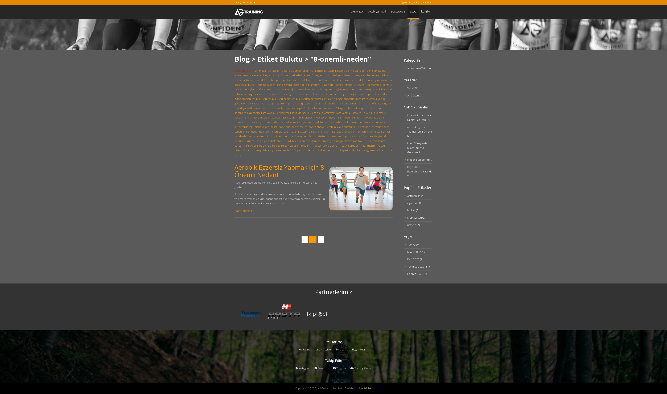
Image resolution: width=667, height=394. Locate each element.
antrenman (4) (415, 195)
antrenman (241, 75)
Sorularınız (342, 349)
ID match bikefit (367, 103)
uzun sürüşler (350, 145)
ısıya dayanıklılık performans (250, 108)
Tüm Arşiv (413, 244)
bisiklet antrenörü (245, 80)
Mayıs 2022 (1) (416, 252)
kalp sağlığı (253, 113)
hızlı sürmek (349, 103)
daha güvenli (284, 84)
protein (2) (413, 225)
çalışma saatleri (266, 84)
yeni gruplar (304, 150)
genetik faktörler (377, 94)
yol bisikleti (355, 150)
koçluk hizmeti (242, 117)
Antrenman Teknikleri (419, 68)
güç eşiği (381, 98)
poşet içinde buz (280, 127)
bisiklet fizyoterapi (267, 80)
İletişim (364, 349)
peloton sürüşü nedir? (328, 122)
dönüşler (249, 89)
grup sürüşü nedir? (279, 98)
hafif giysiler (329, 103)
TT (312, 145)
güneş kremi (279, 103)
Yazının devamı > (244, 210)
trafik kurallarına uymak (257, 145)
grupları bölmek (333, 98)
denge (339, 84)
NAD (339, 117)
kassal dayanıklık (299, 113)
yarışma (276, 150)
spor (285, 136)
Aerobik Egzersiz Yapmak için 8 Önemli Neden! (279, 171)
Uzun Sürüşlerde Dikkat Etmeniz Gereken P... (417, 148)
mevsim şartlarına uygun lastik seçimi (274, 117)
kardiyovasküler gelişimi (275, 113)
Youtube (341, 368)
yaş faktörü (289, 150)
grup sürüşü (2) (416, 217)
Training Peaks (362, 368)
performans (350, 122)
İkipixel (368, 388)
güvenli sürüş (312, 103)
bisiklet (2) (413, 210)
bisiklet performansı (341, 80)
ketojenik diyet (361, 113)
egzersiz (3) (414, 203)
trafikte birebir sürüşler (286, 145)
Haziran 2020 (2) (417, 274)
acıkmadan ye (263, 70)
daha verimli (313, 84)
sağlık (287, 131)
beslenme (373, 75)
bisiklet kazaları (288, 80)
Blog (354, 349)
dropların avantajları (284, 89)
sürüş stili (250, 141)
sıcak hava (329, 131)
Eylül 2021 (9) (415, 259)
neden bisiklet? (352, 117)
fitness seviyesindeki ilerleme (294, 94)
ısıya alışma (384, 103)
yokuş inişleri (340, 150)
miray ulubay (305, 117)
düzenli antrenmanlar (310, 89)
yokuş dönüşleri (322, 150)
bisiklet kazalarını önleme (313, 80)
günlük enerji (295, 103)
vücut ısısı (248, 150)
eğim (339, 89)
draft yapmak (263, 89)
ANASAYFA (246, 34)
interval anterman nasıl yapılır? (286, 108)
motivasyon (321, 117)
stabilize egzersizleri (301, 136)
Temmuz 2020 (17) (418, 266)
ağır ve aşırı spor (356, 70)
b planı (328, 75)
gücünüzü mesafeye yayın (359, 98)
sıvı (251, 136)
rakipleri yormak (346, 127)
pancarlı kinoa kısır (291, 122)
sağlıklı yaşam (299, 131)
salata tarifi (315, 131)
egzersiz (329, 89)
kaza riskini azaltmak (323, 113)
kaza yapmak (343, 113)
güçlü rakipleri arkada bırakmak (252, 103)
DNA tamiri (360, 84)
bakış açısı (360, 75)
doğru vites (374, 84)
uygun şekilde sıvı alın (327, 145)
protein (331, 127)
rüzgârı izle (364, 127)
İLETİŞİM (425, 11)
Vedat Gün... (414, 88)
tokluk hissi (364, 141)
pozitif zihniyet (317, 127)
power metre (299, 127)
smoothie (275, 136)
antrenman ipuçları (260, 75)
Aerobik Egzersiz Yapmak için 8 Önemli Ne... (419, 131)
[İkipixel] (317, 314)
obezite (252, 122)
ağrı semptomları (377, 70)
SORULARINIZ (398, 11)
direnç (348, 84)
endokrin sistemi (353, 89)
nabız (332, 117)
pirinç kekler (262, 127)
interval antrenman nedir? (321, 108)
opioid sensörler (268, 122)
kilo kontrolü (378, 113)
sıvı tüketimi (261, 136)
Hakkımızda (305, 349)
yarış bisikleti (263, 150)
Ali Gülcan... (414, 95)
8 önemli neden (243, 70)
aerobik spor (300, 70)
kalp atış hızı (345, 108)
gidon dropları (242, 98)
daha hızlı (298, 84)
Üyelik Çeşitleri (323, 349)
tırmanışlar (350, 141)
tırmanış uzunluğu (332, 141)
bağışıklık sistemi (342, 75)
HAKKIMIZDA (356, 11)
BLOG (413, 11)
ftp (339, 94)
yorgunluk (369, 150)
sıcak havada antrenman (351, 131)
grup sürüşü (259, 98)
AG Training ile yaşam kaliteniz (327, 70)
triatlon (305, 145)
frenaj (332, 94)
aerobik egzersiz (282, 70)
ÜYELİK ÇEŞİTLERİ (377, 11)
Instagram (304, 368)
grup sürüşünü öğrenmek (307, 98)
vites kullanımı (368, 145)
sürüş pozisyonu (347, 136)
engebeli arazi (256, 94)
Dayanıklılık (328, 84)
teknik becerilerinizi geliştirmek (302, 141)
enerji (368, 89)
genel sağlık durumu (355, 94)
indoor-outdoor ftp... (419, 159)
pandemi (308, 122)
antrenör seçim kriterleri (287, 75)
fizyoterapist (320, 94)
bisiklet (385, 75)
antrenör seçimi (312, 75)
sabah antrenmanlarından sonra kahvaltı (258, 131)
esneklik (270, 94)
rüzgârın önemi (380, 127)
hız (339, 103)
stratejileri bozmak (325, 136)
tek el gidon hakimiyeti (270, 141)
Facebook (323, 368)
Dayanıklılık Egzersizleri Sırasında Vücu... (419, 171)
